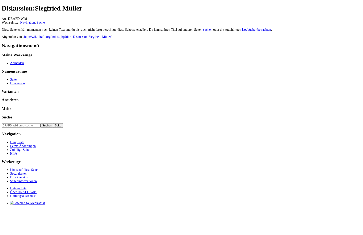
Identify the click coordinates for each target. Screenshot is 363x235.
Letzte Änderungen (23, 146)
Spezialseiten (18, 173)
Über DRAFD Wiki (23, 192)
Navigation (27, 22)
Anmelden (17, 63)
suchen (207, 29)
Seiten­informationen (23, 181)
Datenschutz (18, 188)
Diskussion (17, 83)
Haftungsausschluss (23, 196)
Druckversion (19, 177)
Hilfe (13, 153)
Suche (41, 22)
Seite (13, 79)
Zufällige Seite (19, 149)
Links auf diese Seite (24, 169)
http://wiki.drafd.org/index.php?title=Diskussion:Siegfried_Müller (67, 37)
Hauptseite (17, 142)
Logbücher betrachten (256, 29)
